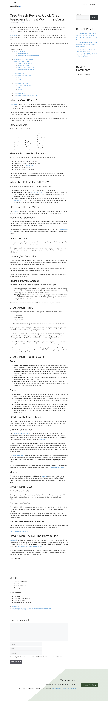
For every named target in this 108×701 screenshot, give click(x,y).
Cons (19, 79)
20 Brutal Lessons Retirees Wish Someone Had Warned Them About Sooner (86, 44)
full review (42, 439)
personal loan (18, 200)
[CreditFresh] (21, 575)
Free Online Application (25, 63)
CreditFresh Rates (19, 73)
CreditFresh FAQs (19, 93)
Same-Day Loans (23, 65)
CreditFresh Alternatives (21, 83)
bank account (30, 165)
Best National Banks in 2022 (19, 610)
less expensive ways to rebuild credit (29, 546)
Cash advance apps (37, 192)
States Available (23, 53)
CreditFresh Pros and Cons (22, 75)
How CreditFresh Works (21, 61)
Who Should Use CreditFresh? (23, 59)
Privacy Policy (56, 688)
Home (83, 4)
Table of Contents (17, 49)
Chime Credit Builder (24, 85)
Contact (92, 4)
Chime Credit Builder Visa (21, 433)
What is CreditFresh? (20, 51)
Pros (19, 77)
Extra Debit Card (18, 455)
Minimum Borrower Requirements (28, 55)
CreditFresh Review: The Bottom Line (25, 95)
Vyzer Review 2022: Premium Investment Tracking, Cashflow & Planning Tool (32, 608)
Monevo (20, 89)
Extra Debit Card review (57, 468)
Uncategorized (15, 606)
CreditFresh (13, 35)
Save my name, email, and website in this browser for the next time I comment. (36, 657)
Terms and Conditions (69, 688)
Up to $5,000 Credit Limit (26, 67)
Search (78, 14)
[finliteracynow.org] (23, 4)
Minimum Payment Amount (26, 69)
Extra (19, 87)
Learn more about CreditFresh (19, 531)
